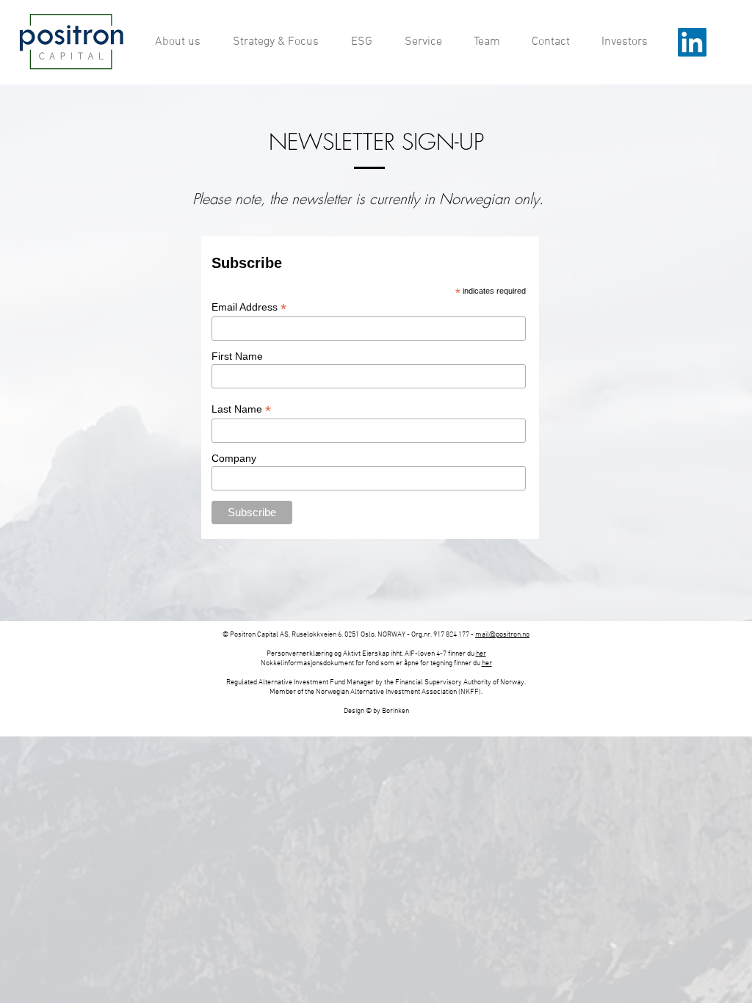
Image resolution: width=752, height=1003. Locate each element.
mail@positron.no (502, 635)
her (481, 654)
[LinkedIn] (692, 42)
